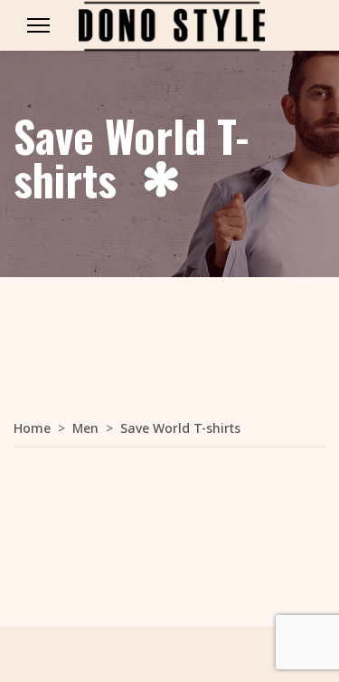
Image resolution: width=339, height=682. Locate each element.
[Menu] (38, 25)
